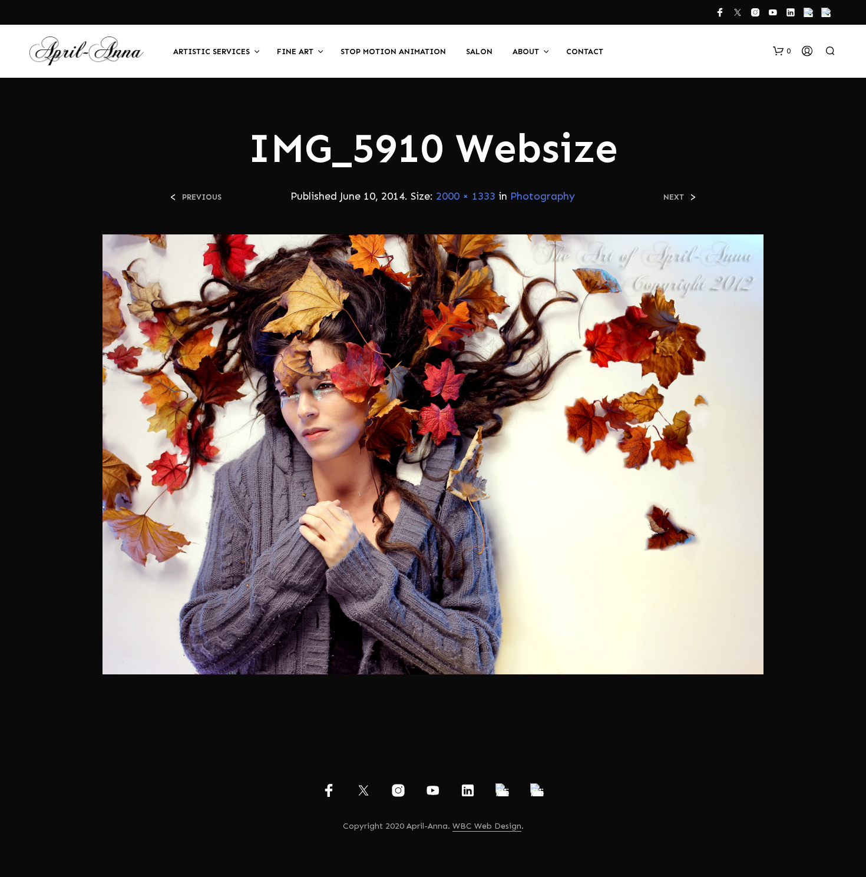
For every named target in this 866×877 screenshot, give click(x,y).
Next (673, 197)
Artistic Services (211, 51)
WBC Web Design (486, 826)
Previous (202, 197)
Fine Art (295, 51)
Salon (479, 51)
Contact (584, 51)
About (526, 51)
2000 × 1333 (465, 196)
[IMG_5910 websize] (433, 453)
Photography (542, 196)
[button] (782, 51)
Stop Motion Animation (393, 51)
